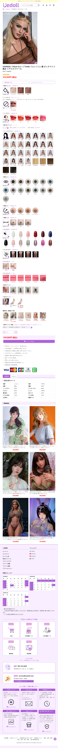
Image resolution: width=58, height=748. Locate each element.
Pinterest (33, 556)
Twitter (33, 551)
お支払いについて (14, 738)
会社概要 (6, 738)
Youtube (33, 553)
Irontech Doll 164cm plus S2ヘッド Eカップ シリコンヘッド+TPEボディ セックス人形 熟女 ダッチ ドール (15, 538)
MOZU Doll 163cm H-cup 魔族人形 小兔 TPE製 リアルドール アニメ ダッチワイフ (42, 538)
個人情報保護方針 (35, 739)
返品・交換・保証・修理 (23, 739)
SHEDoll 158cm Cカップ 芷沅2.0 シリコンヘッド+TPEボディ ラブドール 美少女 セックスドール (14, 446)
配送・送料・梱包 (48, 738)
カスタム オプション (36, 82)
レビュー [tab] (14, 376)
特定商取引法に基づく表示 (26, 738)
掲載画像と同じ (8, 82)
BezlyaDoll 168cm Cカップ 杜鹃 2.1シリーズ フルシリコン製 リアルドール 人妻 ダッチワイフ (42, 446)
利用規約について (38, 738)
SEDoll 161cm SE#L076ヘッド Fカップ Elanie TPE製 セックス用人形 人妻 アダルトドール (42, 492)
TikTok (32, 558)
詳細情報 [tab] (6, 376)
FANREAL (8, 9)
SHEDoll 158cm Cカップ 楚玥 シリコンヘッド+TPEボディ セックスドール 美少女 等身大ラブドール (15, 492)
